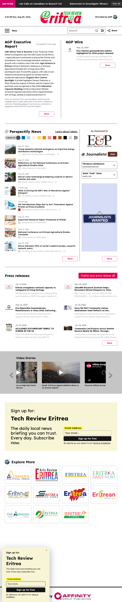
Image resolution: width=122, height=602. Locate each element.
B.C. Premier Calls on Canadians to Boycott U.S (36, 3)
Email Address (73, 428)
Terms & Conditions (101, 443)
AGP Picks (7, 4)
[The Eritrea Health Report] (46, 514)
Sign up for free (87, 438)
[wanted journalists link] (99, 141)
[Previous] (11, 375)
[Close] (46, 550)
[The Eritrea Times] (75, 514)
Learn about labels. (66, 131)
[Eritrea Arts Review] (46, 475)
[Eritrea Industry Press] (46, 494)
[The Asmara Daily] (18, 514)
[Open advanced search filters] (102, 30)
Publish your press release (96, 275)
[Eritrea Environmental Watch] (18, 494)
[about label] (19, 154)
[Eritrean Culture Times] (104, 494)
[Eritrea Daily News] (104, 475)
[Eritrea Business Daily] (75, 475)
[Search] (96, 30)
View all (116, 4)
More (46, 114)
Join (112, 154)
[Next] (110, 375)
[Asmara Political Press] (18, 475)
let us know (22, 104)
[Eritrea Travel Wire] (75, 494)
